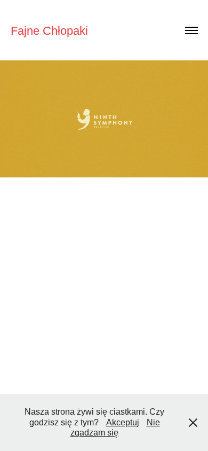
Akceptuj (122, 422)
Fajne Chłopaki (49, 30)
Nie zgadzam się (115, 428)
